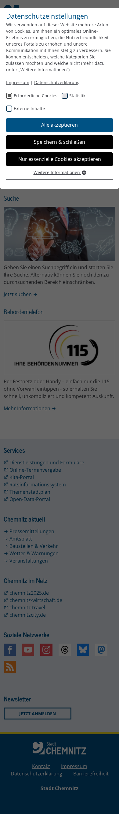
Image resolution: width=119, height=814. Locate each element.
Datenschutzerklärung (57, 82)
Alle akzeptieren (59, 124)
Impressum (17, 82)
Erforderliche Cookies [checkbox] (35, 95)
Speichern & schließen (59, 142)
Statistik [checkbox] (77, 95)
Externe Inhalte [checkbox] (29, 108)
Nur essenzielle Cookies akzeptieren (59, 159)
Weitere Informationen (57, 172)
